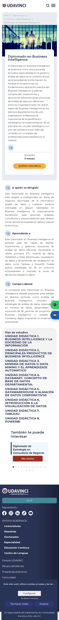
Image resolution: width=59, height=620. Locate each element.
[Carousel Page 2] (16, 467)
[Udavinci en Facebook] (4, 513)
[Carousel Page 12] (43, 467)
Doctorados (11, 537)
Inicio (6, 15)
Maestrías (10, 531)
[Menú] (53, 5)
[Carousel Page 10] (37, 467)
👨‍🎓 (54, 315)
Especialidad (12, 542)
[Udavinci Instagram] (11, 513)
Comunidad (9, 577)
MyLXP (29, 500)
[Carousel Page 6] (26, 467)
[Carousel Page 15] (29, 470)
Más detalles (27, 458)
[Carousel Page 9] (35, 467)
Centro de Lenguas (16, 553)
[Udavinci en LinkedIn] (17, 513)
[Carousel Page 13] (46, 467)
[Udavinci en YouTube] (30, 513)
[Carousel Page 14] (26, 470)
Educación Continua (16, 548)
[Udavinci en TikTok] (24, 513)
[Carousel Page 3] (18, 467)
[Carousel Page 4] (21, 467)
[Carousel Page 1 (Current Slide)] (13, 467)
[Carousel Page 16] (32, 470)
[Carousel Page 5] (24, 467)
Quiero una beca (29, 166)
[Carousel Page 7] (29, 467)
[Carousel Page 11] (40, 467)
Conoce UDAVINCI (12, 560)
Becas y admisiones (13, 566)
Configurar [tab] (29, 593)
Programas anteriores (14, 572)
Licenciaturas (12, 526)
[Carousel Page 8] (32, 467)
